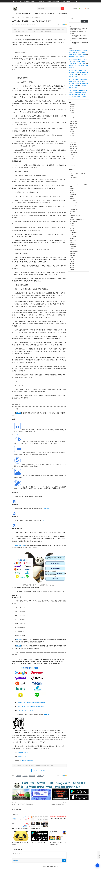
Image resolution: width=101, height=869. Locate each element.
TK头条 (71, 217)
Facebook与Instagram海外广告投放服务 (27, 1)
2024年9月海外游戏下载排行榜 (38, 842)
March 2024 (72, 165)
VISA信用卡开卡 (73, 221)
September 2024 (73, 152)
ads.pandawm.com (20, 545)
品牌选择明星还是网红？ (36, 828)
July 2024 (72, 156)
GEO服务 (72, 198)
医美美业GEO (73, 226)
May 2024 (72, 160)
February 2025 (73, 142)
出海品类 (17, 17)
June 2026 (72, 108)
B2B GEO (72, 182)
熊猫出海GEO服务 (41, 1)
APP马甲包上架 (73, 180)
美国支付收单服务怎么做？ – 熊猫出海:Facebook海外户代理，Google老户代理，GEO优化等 (78, 72)
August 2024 (72, 154)
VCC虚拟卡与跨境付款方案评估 (62, 13)
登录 (84, 3)
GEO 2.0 (72, 188)
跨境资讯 (72, 269)
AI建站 (71, 175)
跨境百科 (72, 267)
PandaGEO (14, 24)
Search (71, 18)
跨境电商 (72, 265)
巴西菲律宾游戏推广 (26, 13)
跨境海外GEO (73, 263)
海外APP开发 (73, 240)
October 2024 (73, 150)
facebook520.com (23, 756)
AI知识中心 (75, 1)
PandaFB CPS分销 (74, 209)
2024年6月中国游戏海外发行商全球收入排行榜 (56, 804)
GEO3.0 (71, 190)
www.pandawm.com (23, 752)
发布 (64, 860)
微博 (88, 8)
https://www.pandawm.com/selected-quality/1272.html (42, 765)
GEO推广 (72, 196)
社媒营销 (72, 257)
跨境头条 (15, 1)
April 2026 (72, 112)
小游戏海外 (25, 775)
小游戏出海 (18, 775)
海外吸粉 (72, 242)
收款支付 (72, 238)
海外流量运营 (18, 13)
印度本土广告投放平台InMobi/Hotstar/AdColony (31, 702)
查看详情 (46, 508)
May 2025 (72, 135)
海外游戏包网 (73, 249)
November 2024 (73, 148)
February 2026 (73, 117)
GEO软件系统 (73, 200)
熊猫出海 (18, 413)
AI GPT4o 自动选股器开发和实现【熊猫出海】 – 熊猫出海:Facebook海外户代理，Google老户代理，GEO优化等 (78, 92)
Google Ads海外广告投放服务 (53, 1)
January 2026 (73, 119)
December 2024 (73, 146)
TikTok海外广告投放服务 (66, 1)
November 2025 (73, 123)
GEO (71, 186)
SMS (71, 213)
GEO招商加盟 (73, 194)
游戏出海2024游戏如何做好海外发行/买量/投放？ (22, 804)
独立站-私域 (72, 253)
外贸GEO (72, 230)
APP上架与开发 (73, 177)
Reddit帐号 (72, 211)
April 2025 (72, 137)
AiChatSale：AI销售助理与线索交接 (47, 13)
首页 (13, 17)
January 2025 (73, 144)
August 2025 (72, 129)
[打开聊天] (97, 865)
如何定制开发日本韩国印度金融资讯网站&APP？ (31, 706)
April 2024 (72, 163)
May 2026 (72, 110)
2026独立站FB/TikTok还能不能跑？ (20, 828)
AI (70, 171)
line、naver (72, 207)
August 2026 (72, 104)
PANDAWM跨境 (50, 866)
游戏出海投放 (40, 775)
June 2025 (72, 133)
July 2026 (72, 106)
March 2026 (72, 114)
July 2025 (72, 131)
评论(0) (33, 24)
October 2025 (73, 125)
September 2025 (73, 127)
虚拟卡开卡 (72, 259)
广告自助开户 (73, 236)
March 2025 (72, 140)
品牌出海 (72, 228)
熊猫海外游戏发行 (74, 251)
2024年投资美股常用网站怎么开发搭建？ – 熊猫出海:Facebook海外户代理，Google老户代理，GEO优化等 (78, 52)
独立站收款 (72, 255)
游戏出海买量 (32, 775)
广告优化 (72, 234)
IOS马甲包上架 (73, 205)
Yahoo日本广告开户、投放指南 (26, 710)
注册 (88, 3)
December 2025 (73, 121)
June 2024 (72, 158)
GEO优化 (36, 13)
